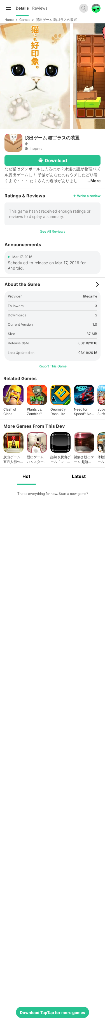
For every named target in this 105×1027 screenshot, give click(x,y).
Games (24, 19)
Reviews (39, 8)
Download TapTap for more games (52, 1012)
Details (22, 8)
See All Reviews (52, 231)
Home (9, 19)
